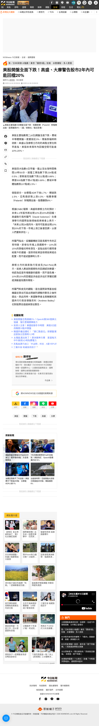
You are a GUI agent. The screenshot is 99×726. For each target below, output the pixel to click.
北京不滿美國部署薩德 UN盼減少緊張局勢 (29, 605)
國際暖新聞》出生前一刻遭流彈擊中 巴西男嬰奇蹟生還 (29, 534)
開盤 (25, 416)
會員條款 (39, 690)
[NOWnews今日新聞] (7, 2)
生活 (71, 7)
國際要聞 (31, 57)
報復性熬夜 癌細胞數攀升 (48, 533)
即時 (16, 7)
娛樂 (40, 7)
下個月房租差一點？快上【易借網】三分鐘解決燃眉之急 (42, 655)
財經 (63, 7)
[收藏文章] (5, 170)
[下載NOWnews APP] (84, 3)
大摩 (53, 416)
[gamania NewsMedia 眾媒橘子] (49, 709)
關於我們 (49, 690)
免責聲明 (42, 685)
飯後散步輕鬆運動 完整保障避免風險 (43, 584)
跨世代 (41, 12)
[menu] (2, 7)
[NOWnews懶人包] (79, 3)
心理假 (75, 12)
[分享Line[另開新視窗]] (5, 143)
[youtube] (68, 3)
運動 (47, 7)
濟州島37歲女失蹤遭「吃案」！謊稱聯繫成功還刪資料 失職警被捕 (16, 584)
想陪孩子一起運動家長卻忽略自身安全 (15, 655)
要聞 (24, 7)
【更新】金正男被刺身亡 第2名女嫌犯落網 (12, 534)
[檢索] (90, 3)
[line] (62, 3)
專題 (32, 7)
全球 (55, 7)
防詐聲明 (33, 685)
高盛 (44, 416)
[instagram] (57, 3)
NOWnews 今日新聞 (11, 57)
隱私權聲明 (53, 685)
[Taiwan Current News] (73, 3)
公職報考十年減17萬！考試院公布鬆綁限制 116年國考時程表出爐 (30, 627)
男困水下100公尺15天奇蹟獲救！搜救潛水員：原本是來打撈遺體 (47, 627)
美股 (16, 416)
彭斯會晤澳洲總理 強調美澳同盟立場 (47, 556)
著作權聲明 (64, 685)
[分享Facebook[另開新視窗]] (5, 136)
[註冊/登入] (96, 3)
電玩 (79, 7)
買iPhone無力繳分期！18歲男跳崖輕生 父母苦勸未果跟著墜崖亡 (30, 556)
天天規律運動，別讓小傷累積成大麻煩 (12, 557)
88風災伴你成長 (26, 12)
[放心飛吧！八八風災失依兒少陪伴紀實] (23, 3)
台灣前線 (63, 12)
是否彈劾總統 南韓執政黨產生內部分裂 (12, 605)
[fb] (52, 3)
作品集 (47, 380)
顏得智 (12, 80)
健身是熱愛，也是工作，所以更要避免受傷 (12, 628)
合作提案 (59, 690)
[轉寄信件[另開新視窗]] (5, 150)
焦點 (9, 7)
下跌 (35, 416)
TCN (52, 12)
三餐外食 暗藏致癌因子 (48, 604)
